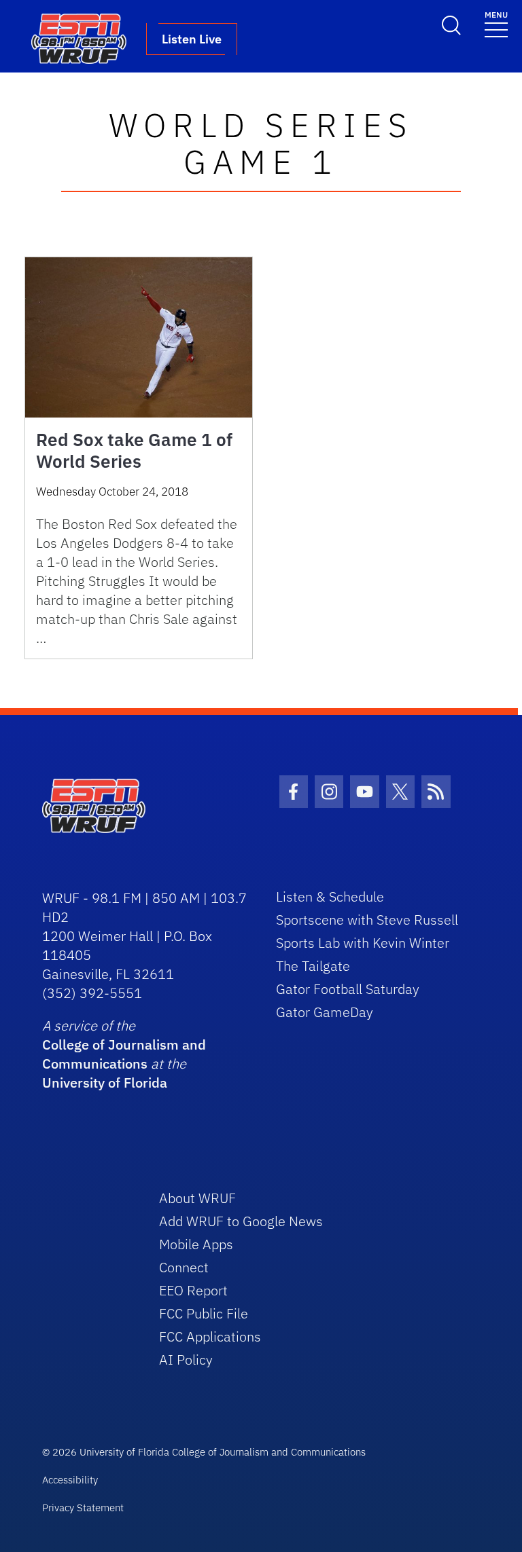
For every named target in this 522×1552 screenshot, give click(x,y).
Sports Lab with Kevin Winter (362, 943)
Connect (184, 1267)
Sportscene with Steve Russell (367, 919)
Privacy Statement (83, 1507)
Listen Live (192, 39)
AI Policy (186, 1359)
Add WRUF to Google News (241, 1221)
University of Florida (104, 1082)
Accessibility (70, 1479)
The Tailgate (313, 966)
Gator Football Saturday (347, 989)
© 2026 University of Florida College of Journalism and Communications (204, 1451)
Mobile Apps (196, 1244)
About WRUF (197, 1198)
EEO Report (193, 1290)
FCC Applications (210, 1336)
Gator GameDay (324, 1012)
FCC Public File (203, 1313)
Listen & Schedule (330, 896)
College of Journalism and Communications (124, 1054)
